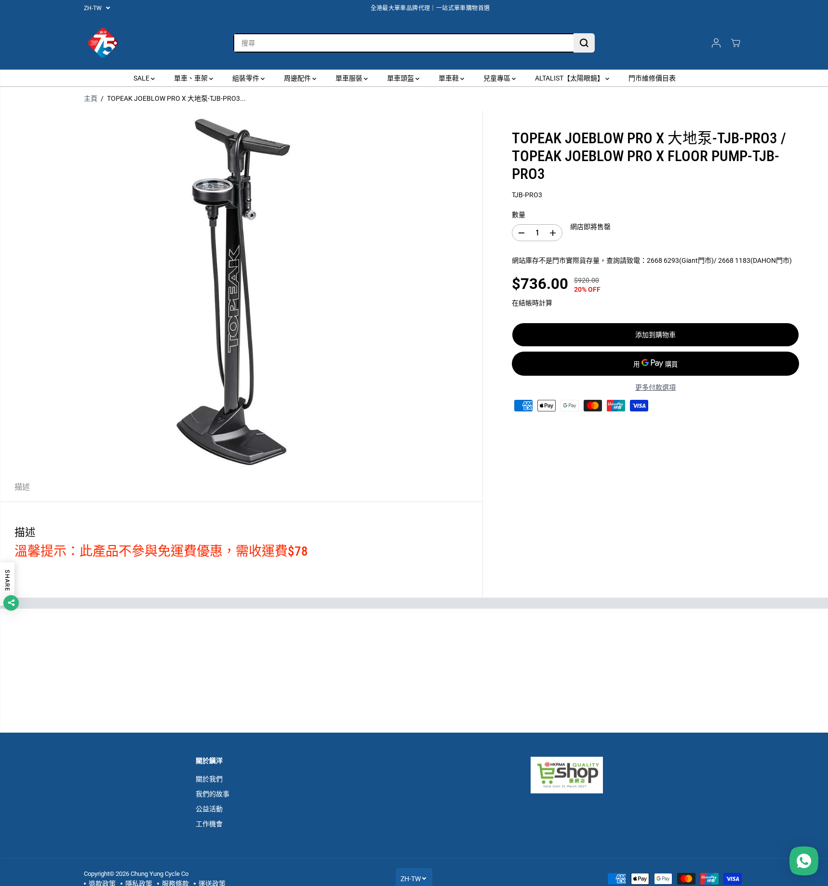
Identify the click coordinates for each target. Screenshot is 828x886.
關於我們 (209, 779)
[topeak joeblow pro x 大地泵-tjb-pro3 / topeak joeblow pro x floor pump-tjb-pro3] (241, 291)
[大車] (735, 43)
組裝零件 (246, 78)
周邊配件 (298, 78)
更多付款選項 (655, 387)
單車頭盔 (401, 78)
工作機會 (209, 824)
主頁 (90, 98)
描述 (22, 486)
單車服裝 (349, 78)
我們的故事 (212, 794)
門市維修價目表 (652, 78)
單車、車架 (191, 78)
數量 (518, 214)
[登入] (716, 43)
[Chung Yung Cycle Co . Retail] (103, 43)
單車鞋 (449, 78)
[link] (582, 775)
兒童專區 (497, 78)
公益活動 (209, 809)
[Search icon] (584, 43)
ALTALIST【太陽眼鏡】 (570, 78)
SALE (142, 78)
